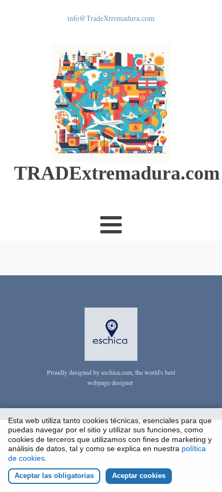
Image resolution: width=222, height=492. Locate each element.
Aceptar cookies (138, 476)
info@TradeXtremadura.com (111, 18)
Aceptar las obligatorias (54, 476)
